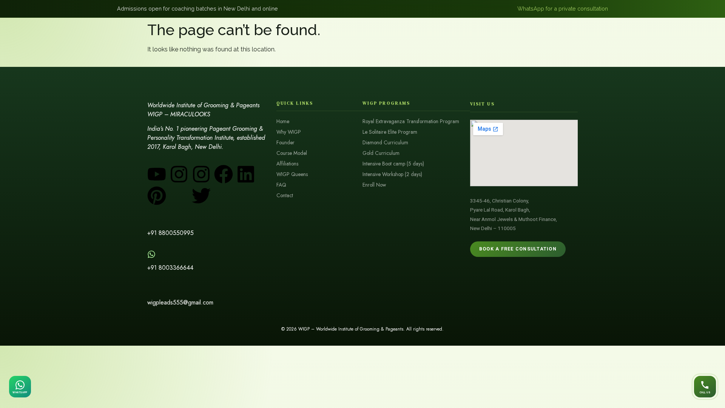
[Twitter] (201, 195)
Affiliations (287, 163)
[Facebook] (223, 174)
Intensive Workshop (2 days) (392, 174)
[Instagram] (179, 174)
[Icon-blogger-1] (179, 195)
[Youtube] (156, 174)
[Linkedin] (245, 174)
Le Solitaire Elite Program (389, 132)
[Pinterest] (156, 195)
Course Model (291, 153)
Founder (285, 142)
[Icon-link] (223, 195)
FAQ (281, 185)
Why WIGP (288, 132)
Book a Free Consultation (518, 249)
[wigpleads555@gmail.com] (151, 289)
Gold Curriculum (381, 153)
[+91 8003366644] (151, 254)
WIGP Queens (292, 174)
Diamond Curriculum (385, 142)
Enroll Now (374, 185)
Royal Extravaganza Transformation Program (410, 121)
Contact (284, 195)
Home (282, 121)
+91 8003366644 (170, 267)
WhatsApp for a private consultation (562, 8)
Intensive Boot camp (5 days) (393, 163)
